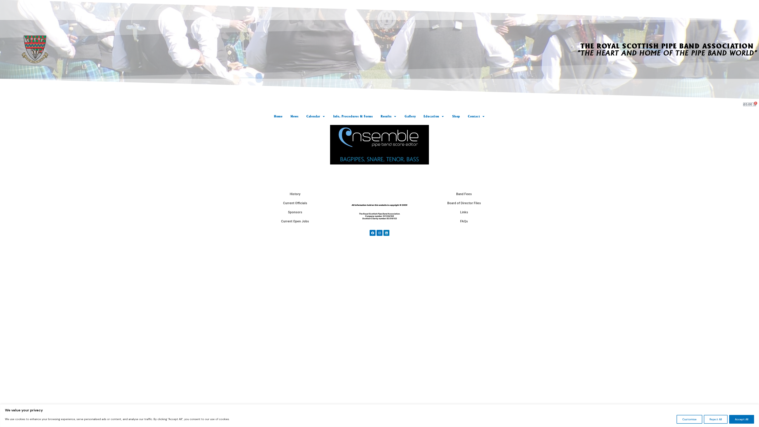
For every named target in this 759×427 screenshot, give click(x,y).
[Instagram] (379, 233)
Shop (456, 116)
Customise (689, 419)
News (294, 116)
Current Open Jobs (295, 221)
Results (386, 116)
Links (464, 212)
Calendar (313, 116)
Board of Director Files (464, 203)
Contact (474, 116)
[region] (379, 415)
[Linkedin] (386, 233)
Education (431, 116)
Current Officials (295, 203)
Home (278, 116)
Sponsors (295, 212)
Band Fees (464, 194)
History (295, 194)
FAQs (464, 221)
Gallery (410, 116)
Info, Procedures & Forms (353, 116)
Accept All (741, 419)
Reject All (716, 419)
